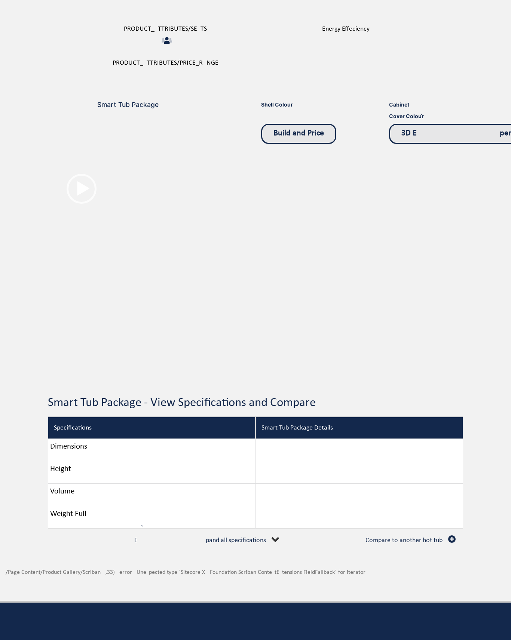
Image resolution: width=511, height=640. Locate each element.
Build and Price (298, 133)
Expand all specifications (200, 540)
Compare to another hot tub (404, 540)
